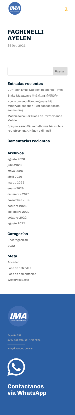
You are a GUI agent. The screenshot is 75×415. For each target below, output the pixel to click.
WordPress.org (18, 280)
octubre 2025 (17, 206)
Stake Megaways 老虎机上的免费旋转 (33, 95)
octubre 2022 (17, 217)
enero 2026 (16, 188)
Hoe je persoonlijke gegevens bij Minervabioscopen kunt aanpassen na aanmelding (34, 106)
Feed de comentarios (22, 274)
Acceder (13, 262)
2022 (11, 246)
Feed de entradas (19, 268)
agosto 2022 (16, 223)
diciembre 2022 (19, 212)
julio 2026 (15, 165)
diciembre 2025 (19, 194)
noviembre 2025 (19, 200)
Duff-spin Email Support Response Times (36, 90)
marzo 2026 (16, 182)
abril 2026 (15, 177)
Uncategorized (18, 240)
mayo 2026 (15, 171)
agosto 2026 (16, 159)
